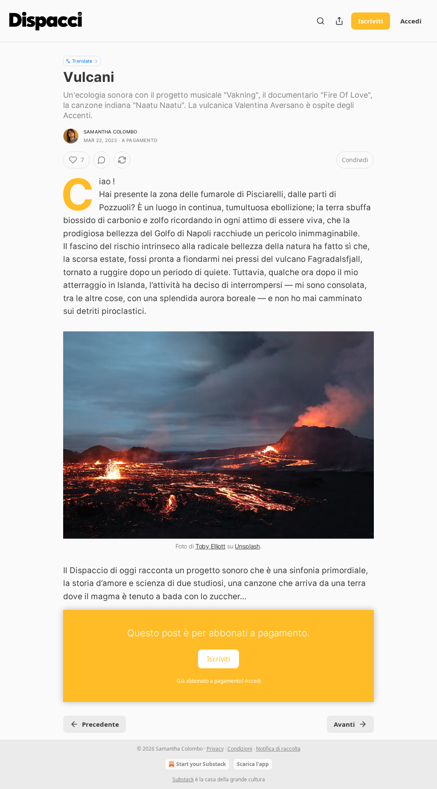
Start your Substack (201, 764)
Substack (183, 779)
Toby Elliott (210, 546)
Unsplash (247, 546)
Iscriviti (370, 21)
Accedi (411, 21)
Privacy (215, 748)
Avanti (344, 724)
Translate (82, 61)
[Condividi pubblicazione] (339, 20)
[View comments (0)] (101, 159)
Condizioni (239, 748)
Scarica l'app (253, 764)
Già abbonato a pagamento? (219, 681)
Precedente (100, 724)
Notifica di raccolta (278, 748)
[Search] (320, 20)
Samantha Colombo (110, 132)
